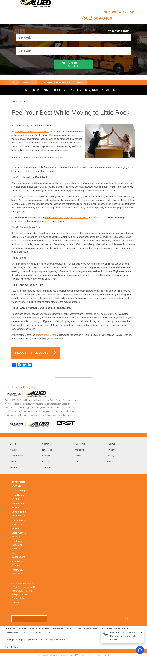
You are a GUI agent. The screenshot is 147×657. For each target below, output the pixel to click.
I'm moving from (118, 30)
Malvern (13, 450)
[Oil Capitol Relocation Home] (35, 3)
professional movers (46, 335)
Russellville (80, 444)
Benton (110, 461)
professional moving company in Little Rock (66, 217)
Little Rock (47, 450)
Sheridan (14, 467)
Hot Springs (112, 450)
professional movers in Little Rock (32, 131)
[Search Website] (126, 619)
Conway (110, 456)
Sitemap (15, 602)
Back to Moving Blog (25, 387)
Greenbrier (47, 456)
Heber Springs (16, 456)
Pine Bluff (111, 444)
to (127, 44)
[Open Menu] (12, 4)
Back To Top (11, 647)
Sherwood (47, 467)
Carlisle (45, 461)
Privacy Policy (18, 598)
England (78, 456)
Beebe (13, 444)
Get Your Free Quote (73, 64)
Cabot (77, 461)
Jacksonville (80, 450)
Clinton (13, 461)
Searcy (45, 444)
